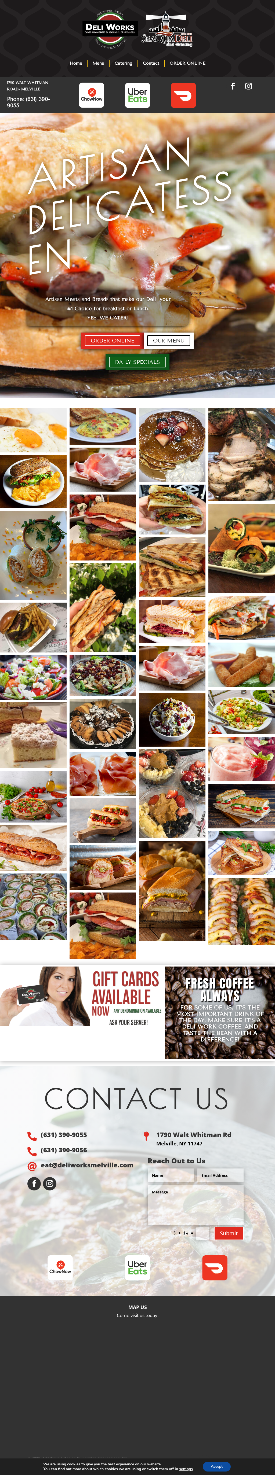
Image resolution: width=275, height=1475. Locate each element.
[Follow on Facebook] (233, 86)
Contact (151, 63)
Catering (123, 63)
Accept (217, 1466)
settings (186, 1469)
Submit (229, 1233)
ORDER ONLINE (187, 63)
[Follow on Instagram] (248, 86)
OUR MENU (168, 340)
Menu (98, 63)
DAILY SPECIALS (137, 362)
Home (76, 63)
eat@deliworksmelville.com (87, 1164)
